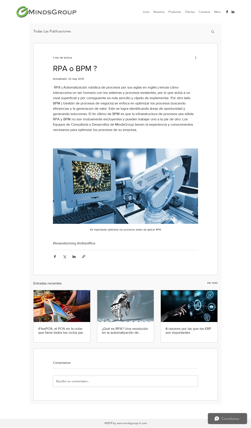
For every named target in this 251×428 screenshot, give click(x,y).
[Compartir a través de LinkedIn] (74, 256)
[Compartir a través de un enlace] (83, 256)
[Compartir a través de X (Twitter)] (64, 256)
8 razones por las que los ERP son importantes (188, 331)
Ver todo (212, 282)
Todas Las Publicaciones (52, 31)
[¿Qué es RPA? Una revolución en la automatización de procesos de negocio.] (125, 306)
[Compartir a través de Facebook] (55, 256)
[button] (213, 31)
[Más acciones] (195, 57)
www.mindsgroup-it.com (132, 423)
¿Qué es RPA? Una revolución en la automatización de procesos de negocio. (125, 331)
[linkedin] (233, 12)
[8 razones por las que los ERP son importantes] (189, 306)
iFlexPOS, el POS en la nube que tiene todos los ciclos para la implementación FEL (61, 331)
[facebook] (227, 12)
